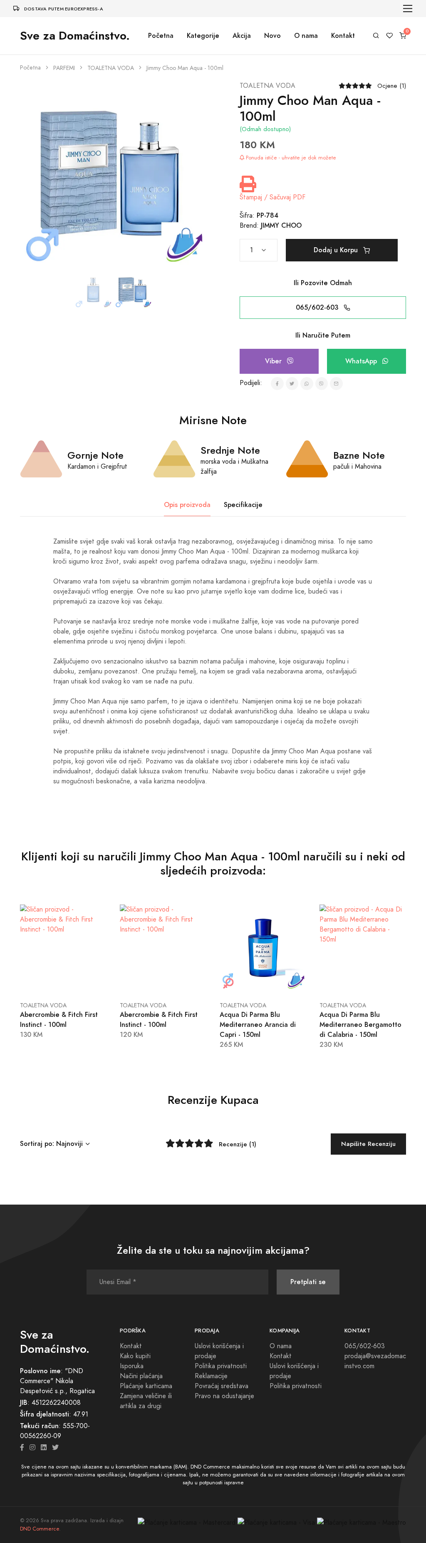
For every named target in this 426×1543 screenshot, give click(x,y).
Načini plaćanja (141, 1376)
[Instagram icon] (32, 1447)
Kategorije (203, 35)
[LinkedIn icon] (44, 1447)
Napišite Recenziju (368, 1143)
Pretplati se (308, 1282)
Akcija (242, 35)
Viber (274, 361)
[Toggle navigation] (408, 8)
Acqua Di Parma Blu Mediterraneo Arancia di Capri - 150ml (258, 1024)
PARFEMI (64, 68)
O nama (306, 35)
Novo (272, 35)
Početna (160, 35)
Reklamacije (211, 1376)
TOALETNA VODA (110, 68)
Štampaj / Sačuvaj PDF (272, 197)
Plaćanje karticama (146, 1386)
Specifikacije (243, 504)
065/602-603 (318, 307)
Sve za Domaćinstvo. (75, 35)
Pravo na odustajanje (224, 1396)
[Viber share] (321, 383)
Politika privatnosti (221, 1366)
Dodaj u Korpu (337, 250)
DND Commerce (39, 1529)
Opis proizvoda (187, 504)
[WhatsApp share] (306, 383)
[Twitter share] (292, 383)
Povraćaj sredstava (221, 1386)
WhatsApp (362, 361)
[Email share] (336, 383)
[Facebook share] (277, 383)
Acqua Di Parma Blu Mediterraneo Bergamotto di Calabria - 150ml (360, 1024)
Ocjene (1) (391, 86)
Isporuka (132, 1366)
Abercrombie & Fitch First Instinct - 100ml (59, 1019)
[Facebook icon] (22, 1447)
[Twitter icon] (55, 1447)
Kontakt (343, 35)
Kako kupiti (135, 1356)
